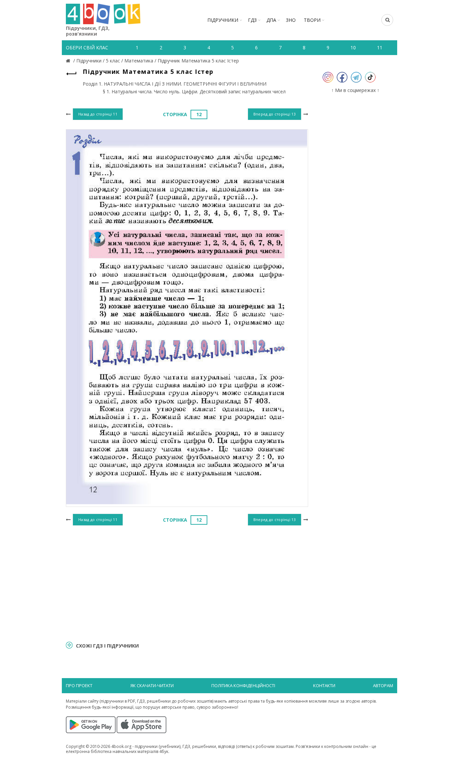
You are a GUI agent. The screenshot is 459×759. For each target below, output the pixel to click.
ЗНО (291, 20)
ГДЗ (252, 20)
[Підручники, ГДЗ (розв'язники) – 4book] (69, 60)
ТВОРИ (312, 20)
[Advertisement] (187, 582)
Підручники (222, 20)
